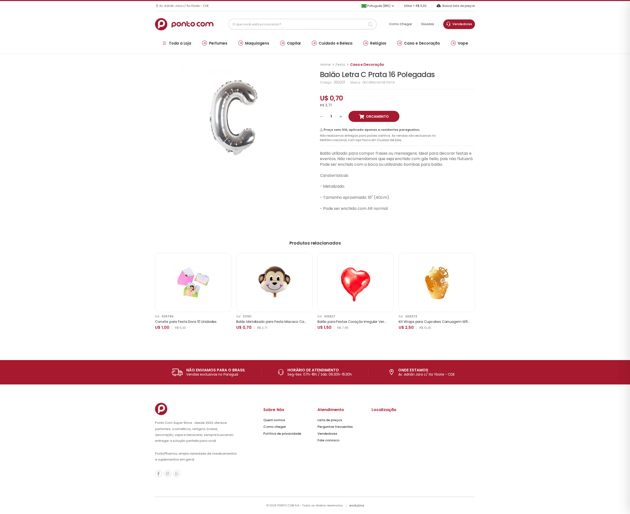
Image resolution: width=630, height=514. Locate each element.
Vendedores (461, 24)
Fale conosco (328, 440)
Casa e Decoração (422, 43)
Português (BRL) (378, 6)
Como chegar (274, 426)
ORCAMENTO (377, 116)
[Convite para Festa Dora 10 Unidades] (193, 282)
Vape (463, 43)
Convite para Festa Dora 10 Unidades (186, 321)
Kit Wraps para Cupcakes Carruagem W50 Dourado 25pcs (447, 321)
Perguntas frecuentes (335, 426)
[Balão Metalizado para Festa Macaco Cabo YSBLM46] (274, 282)
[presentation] (471, 296)
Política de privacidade (282, 433)
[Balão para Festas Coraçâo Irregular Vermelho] (355, 282)
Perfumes (218, 43)
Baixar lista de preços (458, 6)
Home (325, 64)
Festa (340, 64)
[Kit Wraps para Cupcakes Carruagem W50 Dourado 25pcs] (437, 282)
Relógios (378, 43)
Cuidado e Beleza (335, 43)
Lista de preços (329, 420)
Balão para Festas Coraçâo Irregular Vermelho (356, 321)
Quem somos (274, 420)
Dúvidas (427, 24)
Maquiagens (257, 43)
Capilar (294, 43)
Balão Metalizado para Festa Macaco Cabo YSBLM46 (280, 321)
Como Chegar (400, 24)
